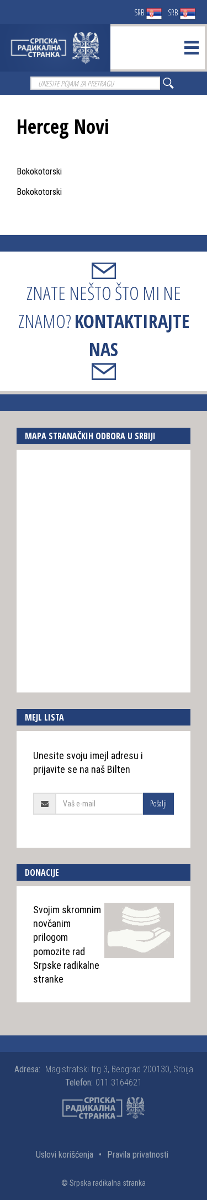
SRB (140, 12)
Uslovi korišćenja (64, 1154)
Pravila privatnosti (137, 1154)
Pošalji (158, 803)
